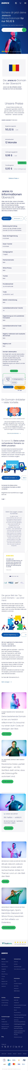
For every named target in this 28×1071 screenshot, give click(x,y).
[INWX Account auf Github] (13, 1046)
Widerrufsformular (18, 1037)
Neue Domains (5, 966)
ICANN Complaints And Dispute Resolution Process (19, 1032)
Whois (3, 979)
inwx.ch (19, 1053)
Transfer (3, 971)
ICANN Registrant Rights (19, 1024)
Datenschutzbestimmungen (20, 1005)
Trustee (3, 976)
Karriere (15, 964)
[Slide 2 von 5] (12, 576)
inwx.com (4, 1053)
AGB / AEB (16, 1000)
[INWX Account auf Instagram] (8, 1046)
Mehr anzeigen (6, 682)
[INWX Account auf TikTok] (22, 1046)
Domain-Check (5, 961)
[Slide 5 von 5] (18, 576)
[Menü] (25, 3)
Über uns (16, 961)
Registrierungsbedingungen (20, 1015)
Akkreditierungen (17, 966)
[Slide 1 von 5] (10, 576)
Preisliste (4, 964)
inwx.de (9, 1053)
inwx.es (24, 1053)
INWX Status (17, 991)
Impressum (16, 1002)
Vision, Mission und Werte (19, 969)
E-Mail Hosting (5, 1002)
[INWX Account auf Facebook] (11, 1046)
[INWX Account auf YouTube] (19, 1046)
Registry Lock (4, 981)
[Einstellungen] (16, 3)
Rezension (16, 988)
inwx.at (14, 1053)
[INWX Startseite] (5, 3)
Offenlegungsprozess (19, 1017)
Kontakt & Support (18, 983)
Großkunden (4, 1021)
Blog (3, 1036)
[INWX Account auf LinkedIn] (16, 1046)
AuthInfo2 (4, 986)
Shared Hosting (5, 1000)
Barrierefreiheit (17, 1007)
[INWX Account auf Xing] (2, 1046)
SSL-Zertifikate (5, 1005)
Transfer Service (5, 1024)
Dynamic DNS (4, 983)
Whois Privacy (5, 974)
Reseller (3, 1019)
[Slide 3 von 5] (14, 576)
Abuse (15, 1010)
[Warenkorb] (20, 3)
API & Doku (16, 986)
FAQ (15, 981)
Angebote (4, 969)
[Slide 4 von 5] (16, 576)
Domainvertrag (17, 1012)
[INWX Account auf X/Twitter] (5, 1046)
